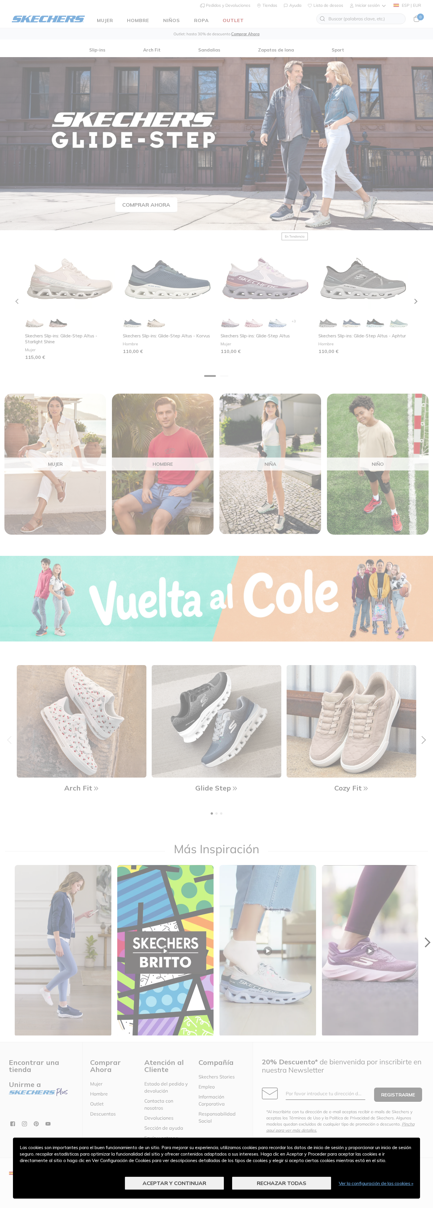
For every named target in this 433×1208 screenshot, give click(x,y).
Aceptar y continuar (174, 1183)
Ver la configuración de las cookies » (376, 1183)
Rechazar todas (281, 1183)
